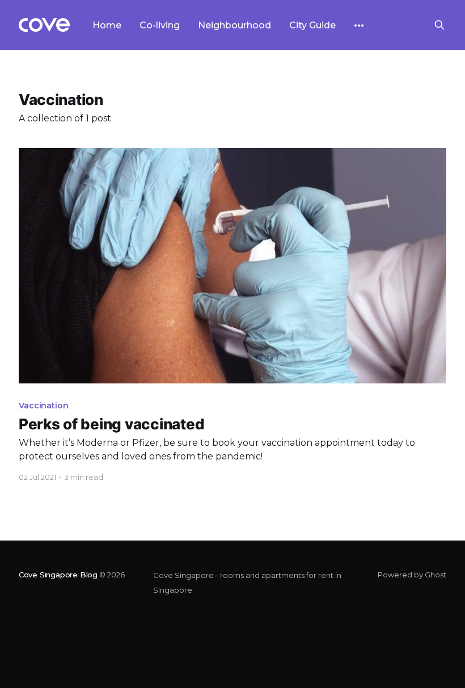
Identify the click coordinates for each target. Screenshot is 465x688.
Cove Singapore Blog (58, 574)
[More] (358, 25)
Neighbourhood (234, 25)
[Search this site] (439, 25)
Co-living (160, 25)
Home (106, 25)
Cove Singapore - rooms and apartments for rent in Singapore (247, 582)
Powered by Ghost (412, 574)
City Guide (312, 25)
